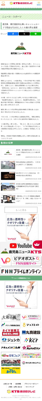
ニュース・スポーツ (10, 9)
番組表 (3, 5)
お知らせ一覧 (8, 384)
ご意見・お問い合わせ (15, 387)
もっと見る (21, 209)
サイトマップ (30, 387)
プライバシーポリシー (31, 384)
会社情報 (18, 384)
